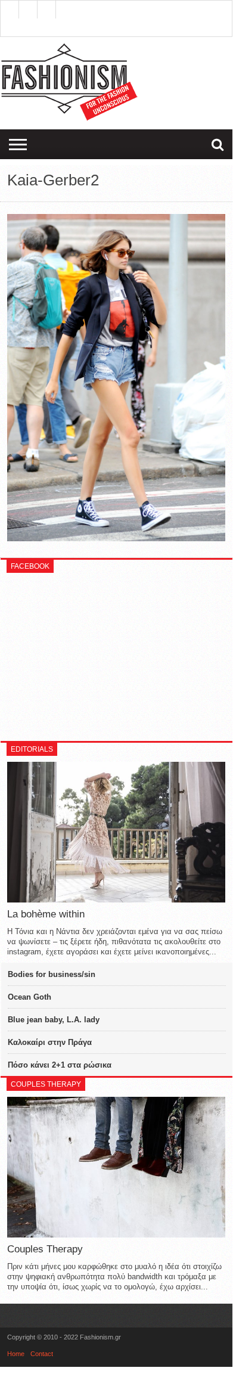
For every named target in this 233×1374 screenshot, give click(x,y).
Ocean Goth (29, 996)
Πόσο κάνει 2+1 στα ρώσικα (59, 1064)
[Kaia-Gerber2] (116, 538)
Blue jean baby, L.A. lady (54, 1019)
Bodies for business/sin (51, 974)
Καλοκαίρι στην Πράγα (50, 1042)
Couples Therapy (45, 1249)
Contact (41, 1353)
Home (15, 1353)
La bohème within (46, 914)
